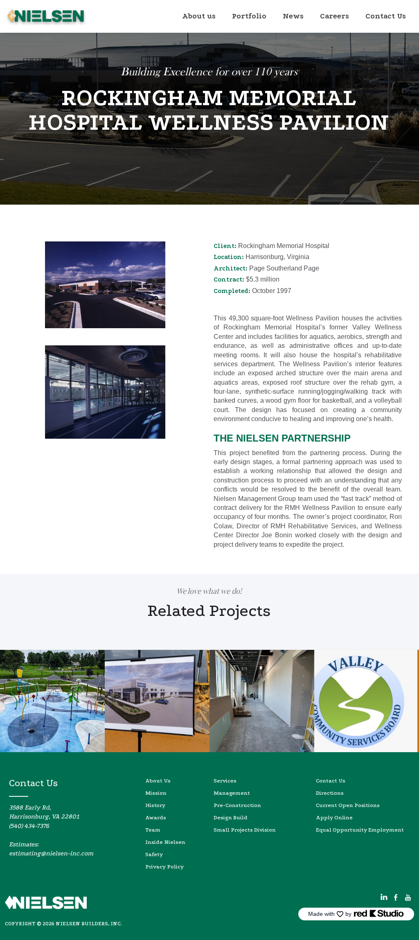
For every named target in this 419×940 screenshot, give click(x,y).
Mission (156, 793)
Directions (330, 793)
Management (232, 793)
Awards (155, 817)
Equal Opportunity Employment (360, 830)
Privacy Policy (164, 866)
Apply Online (334, 817)
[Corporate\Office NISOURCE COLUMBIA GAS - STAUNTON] (157, 701)
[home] (46, 17)
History (155, 805)
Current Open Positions (348, 805)
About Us (158, 781)
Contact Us (330, 781)
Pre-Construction (237, 805)
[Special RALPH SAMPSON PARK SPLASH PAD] (52, 701)
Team (152, 830)
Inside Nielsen (165, 842)
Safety (154, 854)
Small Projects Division (245, 830)
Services (225, 781)
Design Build (231, 817)
